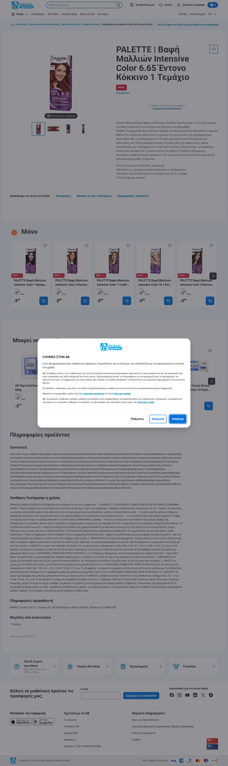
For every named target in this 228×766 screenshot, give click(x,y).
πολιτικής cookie (145, 402)
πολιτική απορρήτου (94, 393)
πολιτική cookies (122, 393)
